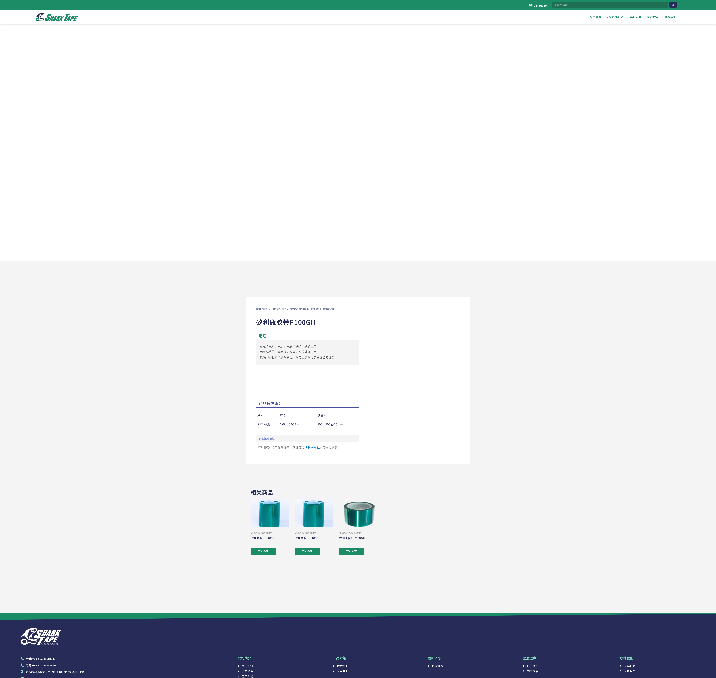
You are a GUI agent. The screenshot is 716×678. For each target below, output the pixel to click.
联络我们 (626, 657)
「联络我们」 (313, 447)
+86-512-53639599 (44, 665)
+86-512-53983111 (44, 658)
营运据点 (529, 657)
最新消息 (434, 657)
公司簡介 (244, 657)
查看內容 (263, 551)
